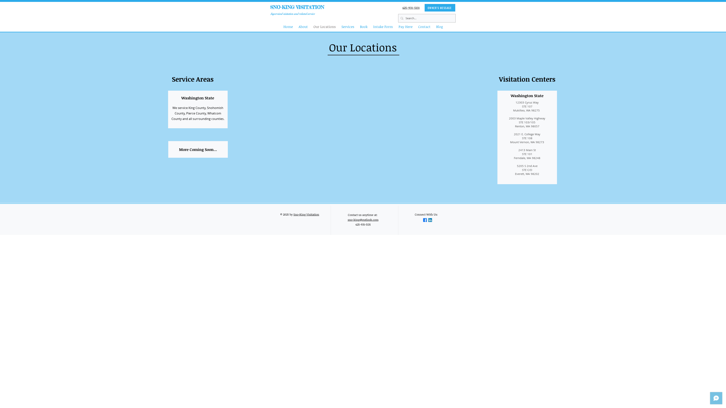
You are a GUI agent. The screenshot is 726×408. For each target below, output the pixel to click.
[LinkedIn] (430, 220)
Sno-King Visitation (306, 214)
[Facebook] (425, 220)
